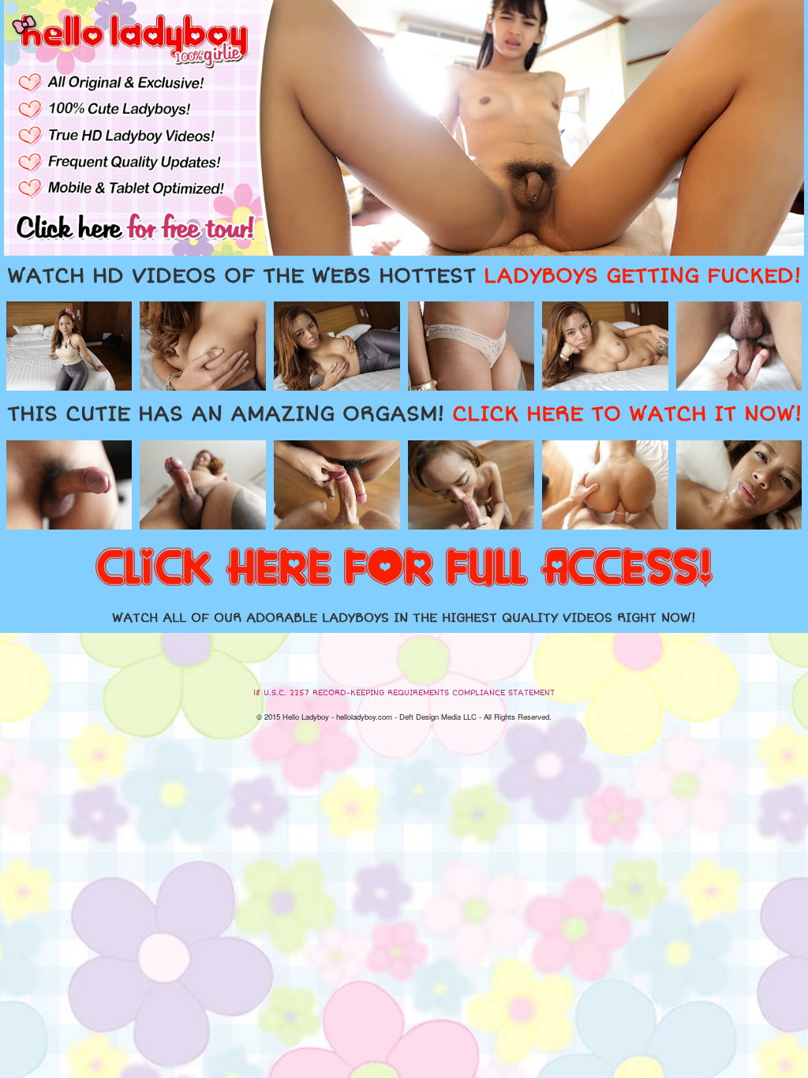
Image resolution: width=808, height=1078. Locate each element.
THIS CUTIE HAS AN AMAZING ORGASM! (404, 414)
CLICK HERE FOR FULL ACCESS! (404, 569)
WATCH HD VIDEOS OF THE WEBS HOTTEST (404, 276)
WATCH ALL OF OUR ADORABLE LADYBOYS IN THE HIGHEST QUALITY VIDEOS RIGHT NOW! (404, 618)
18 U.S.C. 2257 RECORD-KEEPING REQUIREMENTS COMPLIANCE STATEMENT (404, 693)
